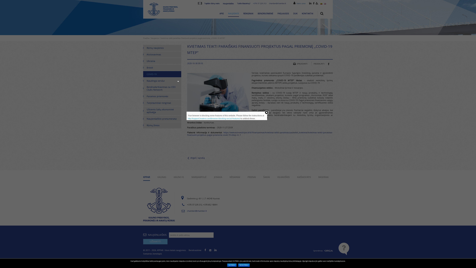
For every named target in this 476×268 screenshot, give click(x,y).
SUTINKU (232, 265)
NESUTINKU (244, 265)
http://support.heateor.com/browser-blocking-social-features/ (214, 118)
